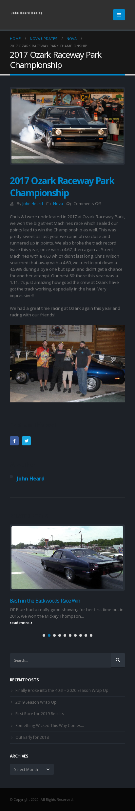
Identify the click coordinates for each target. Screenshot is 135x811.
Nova (58, 203)
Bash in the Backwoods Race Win (45, 600)
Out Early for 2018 (32, 737)
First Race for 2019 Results (39, 713)
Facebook (14, 440)
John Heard (32, 203)
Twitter (26, 440)
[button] (44, 635)
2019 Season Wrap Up (36, 702)
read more (20, 622)
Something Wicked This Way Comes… (49, 725)
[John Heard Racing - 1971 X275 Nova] (28, 15)
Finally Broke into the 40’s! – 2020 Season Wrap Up (61, 690)
